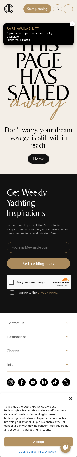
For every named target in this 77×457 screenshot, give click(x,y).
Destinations (17, 337)
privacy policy (47, 292)
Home (38, 159)
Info (10, 364)
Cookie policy (27, 451)
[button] (70, 398)
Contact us (15, 323)
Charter (13, 350)
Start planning (37, 9)
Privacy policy (47, 451)
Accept (38, 442)
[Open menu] (68, 8)
